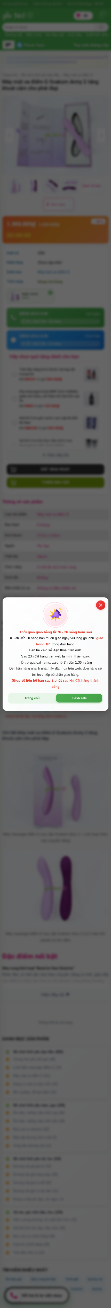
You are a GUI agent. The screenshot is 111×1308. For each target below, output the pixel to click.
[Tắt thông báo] (100, 605)
